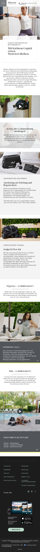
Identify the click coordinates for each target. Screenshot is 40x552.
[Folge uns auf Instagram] (28, 491)
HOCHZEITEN (7, 466)
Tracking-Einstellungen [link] (7, 546)
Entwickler (24, 473)
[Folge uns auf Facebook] (31, 491)
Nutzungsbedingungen (7, 545)
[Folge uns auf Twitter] (35, 491)
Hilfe (22, 545)
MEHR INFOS (16, 529)
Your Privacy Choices (31, 545)
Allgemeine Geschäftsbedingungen (28, 481)
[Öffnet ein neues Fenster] (26, 518)
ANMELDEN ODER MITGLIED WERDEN (28, 4)
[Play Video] (20, 322)
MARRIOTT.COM (25, 477)
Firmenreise (7, 469)
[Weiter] (37, 422)
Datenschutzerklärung (28, 485)
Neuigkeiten (24, 466)
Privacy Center (16, 545)
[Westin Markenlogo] (12, 3)
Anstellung (24, 469)
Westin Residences (9, 477)
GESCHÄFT (6, 473)
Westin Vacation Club (10, 480)
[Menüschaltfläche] (3, 3)
